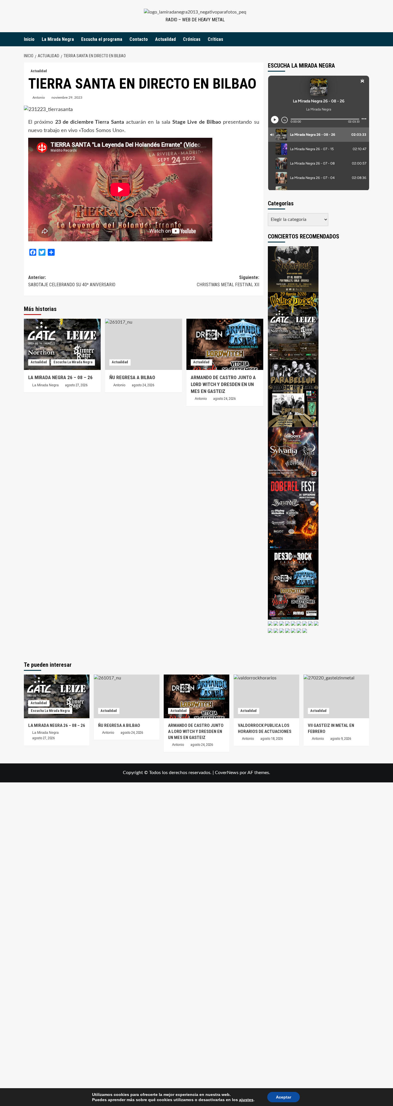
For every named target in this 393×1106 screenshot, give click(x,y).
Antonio (39, 97)
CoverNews (227, 772)
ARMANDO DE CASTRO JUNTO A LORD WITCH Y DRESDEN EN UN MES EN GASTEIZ (223, 384)
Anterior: (71, 281)
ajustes (246, 1099)
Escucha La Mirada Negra (73, 362)
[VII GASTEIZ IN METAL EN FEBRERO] (336, 696)
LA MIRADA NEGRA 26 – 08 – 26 (60, 377)
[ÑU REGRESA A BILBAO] (143, 344)
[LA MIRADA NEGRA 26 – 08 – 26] (62, 344)
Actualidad (165, 39)
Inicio (29, 39)
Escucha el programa (101, 39)
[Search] (365, 39)
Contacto (138, 39)
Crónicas (192, 39)
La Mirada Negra (58, 39)
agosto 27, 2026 (76, 385)
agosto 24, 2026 (224, 399)
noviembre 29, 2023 (66, 97)
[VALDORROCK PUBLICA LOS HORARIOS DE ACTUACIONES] (266, 696)
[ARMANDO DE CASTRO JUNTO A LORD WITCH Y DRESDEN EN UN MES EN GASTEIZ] (224, 344)
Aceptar (283, 1097)
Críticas (215, 39)
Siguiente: (228, 281)
